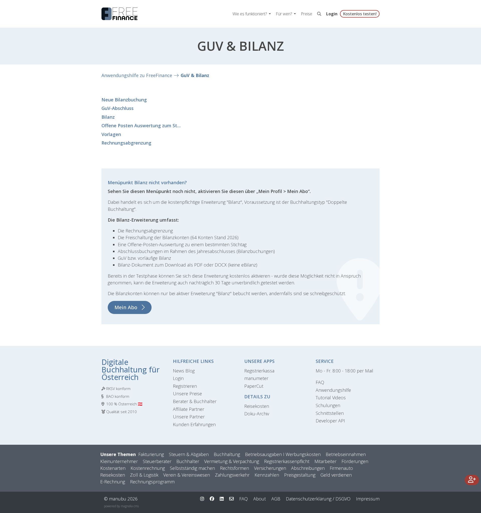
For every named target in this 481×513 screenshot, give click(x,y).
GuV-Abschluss (117, 108)
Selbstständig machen (192, 468)
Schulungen (328, 405)
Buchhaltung (227, 454)
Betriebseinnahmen (346, 454)
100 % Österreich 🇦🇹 (124, 403)
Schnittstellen (330, 413)
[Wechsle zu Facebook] (212, 499)
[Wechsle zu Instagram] (202, 499)
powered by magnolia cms (121, 506)
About (259, 499)
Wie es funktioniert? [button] (250, 14)
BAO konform (117, 396)
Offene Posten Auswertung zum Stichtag (141, 125)
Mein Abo (125, 307)
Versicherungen (270, 468)
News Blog (184, 371)
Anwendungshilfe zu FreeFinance (136, 75)
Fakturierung (151, 454)
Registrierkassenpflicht (286, 461)
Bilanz (108, 117)
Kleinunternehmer (119, 461)
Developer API (330, 421)
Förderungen (354, 461)
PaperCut (253, 386)
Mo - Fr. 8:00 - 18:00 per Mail (344, 371)
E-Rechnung (112, 482)
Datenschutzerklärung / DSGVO (318, 499)
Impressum (368, 499)
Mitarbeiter (325, 461)
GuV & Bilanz (195, 75)
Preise (306, 14)
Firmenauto (341, 468)
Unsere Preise (187, 394)
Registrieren (185, 386)
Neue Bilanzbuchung (124, 100)
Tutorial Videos (331, 398)
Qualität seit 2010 (121, 411)
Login (331, 14)
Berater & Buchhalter (194, 401)
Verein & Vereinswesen (186, 475)
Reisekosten (256, 406)
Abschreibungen (308, 468)
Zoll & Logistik (144, 475)
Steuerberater (157, 461)
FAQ (320, 382)
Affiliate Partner (188, 409)
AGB (275, 499)
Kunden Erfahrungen (194, 424)
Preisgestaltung (299, 475)
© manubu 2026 (121, 499)
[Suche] (319, 14)
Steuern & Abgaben (189, 454)
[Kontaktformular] (231, 499)
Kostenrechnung (148, 468)
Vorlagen (111, 134)
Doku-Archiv (256, 414)
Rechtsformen (234, 468)
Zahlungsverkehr (232, 475)
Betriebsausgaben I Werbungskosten (283, 454)
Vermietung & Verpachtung (231, 461)
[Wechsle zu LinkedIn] (222, 499)
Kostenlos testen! (360, 14)
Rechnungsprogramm (152, 482)
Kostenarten (113, 468)
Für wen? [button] (284, 14)
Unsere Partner (189, 417)
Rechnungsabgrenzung (126, 143)
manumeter (256, 378)
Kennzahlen (267, 475)
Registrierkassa (259, 371)
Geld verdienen (336, 475)
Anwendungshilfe (333, 390)
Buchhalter (187, 461)
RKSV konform (118, 388)
